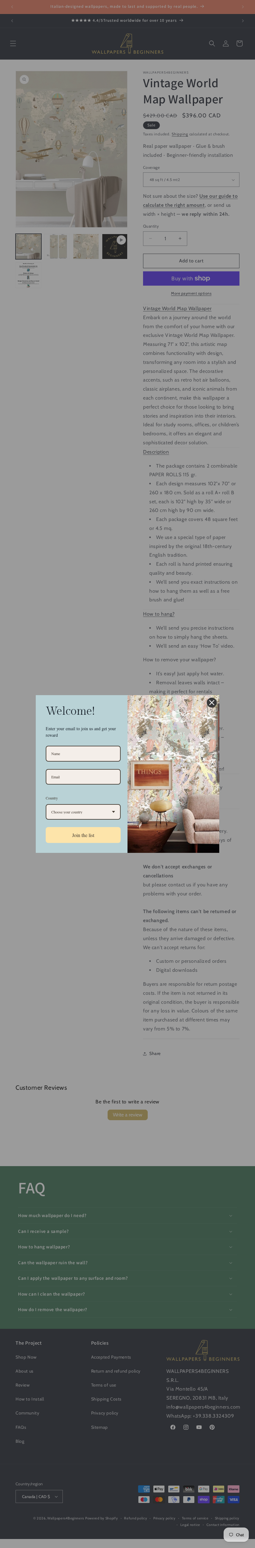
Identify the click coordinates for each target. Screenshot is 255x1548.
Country (52, 797)
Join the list (83, 835)
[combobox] (83, 812)
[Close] (211, 702)
